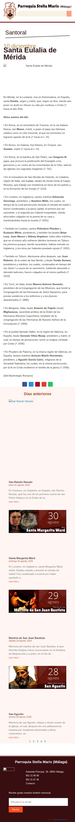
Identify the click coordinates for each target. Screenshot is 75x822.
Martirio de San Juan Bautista (27, 637)
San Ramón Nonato (20, 482)
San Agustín (16, 714)
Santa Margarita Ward (22, 558)
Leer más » (14, 502)
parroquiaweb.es (60, 819)
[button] (69, 14)
